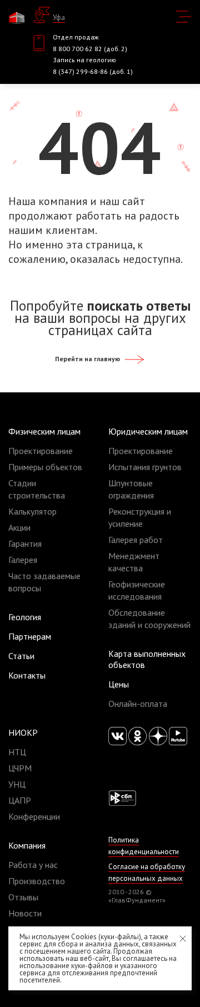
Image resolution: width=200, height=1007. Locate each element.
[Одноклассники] (137, 736)
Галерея (22, 559)
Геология (24, 616)
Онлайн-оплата (137, 703)
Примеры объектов (45, 466)
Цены (118, 684)
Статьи (21, 655)
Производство (36, 880)
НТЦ (17, 751)
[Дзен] (158, 736)
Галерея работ (135, 539)
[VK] (117, 736)
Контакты (27, 675)
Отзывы (23, 897)
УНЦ (17, 784)
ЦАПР (19, 800)
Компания (27, 845)
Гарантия (25, 543)
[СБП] (122, 797)
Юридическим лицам (148, 431)
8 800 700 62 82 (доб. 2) (90, 48)
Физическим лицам (44, 431)
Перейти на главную (88, 359)
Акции (19, 527)
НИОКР (23, 732)
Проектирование (40, 450)
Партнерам (29, 636)
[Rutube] (178, 736)
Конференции (34, 816)
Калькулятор (32, 511)
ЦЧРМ (20, 768)
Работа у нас (33, 864)
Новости (25, 913)
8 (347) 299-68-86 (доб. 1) (93, 71)
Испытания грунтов (145, 466)
